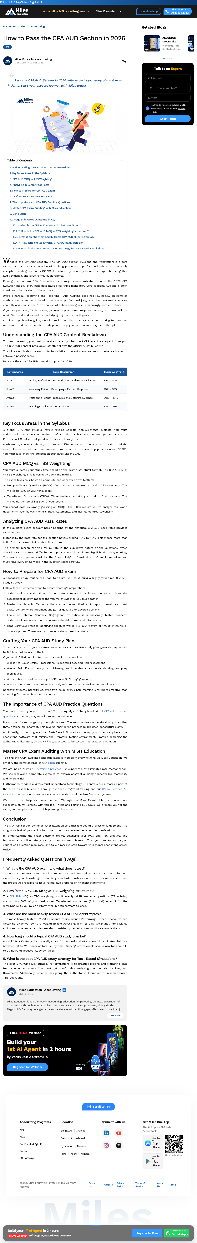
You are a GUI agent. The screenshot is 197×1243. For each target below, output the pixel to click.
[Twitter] (119, 1145)
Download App (149, 11)
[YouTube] (119, 1133)
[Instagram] (106, 1145)
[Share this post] (124, 60)
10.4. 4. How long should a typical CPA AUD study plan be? (48, 242)
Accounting (38, 26)
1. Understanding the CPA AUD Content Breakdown (40, 167)
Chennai (80, 1130)
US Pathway (27, 1157)
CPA (22, 1130)
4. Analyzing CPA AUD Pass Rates (29, 184)
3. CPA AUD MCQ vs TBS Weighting (31, 179)
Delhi (63, 1138)
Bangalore (66, 1130)
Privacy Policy (120, 1185)
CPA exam (48, 762)
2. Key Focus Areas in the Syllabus (30, 173)
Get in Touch (167, 118)
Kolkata (84, 1153)
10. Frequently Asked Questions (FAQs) (32, 219)
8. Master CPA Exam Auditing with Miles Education (40, 207)
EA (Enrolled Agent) (31, 1144)
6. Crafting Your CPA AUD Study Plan (31, 196)
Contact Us (93, 1185)
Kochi (73, 1153)
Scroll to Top (101, 1106)
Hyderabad (67, 1146)
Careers (108, 1184)
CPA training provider (47, 768)
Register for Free (147, 1233)
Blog (23, 26)
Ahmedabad (77, 1138)
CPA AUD (15, 896)
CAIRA (23, 1151)
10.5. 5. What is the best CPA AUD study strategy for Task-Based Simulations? (59, 248)
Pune (63, 1153)
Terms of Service (140, 1185)
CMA (22, 1137)
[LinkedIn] (106, 1133)
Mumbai (81, 1146)
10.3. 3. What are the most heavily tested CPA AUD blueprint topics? (53, 236)
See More (115, 1015)
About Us (160, 1185)
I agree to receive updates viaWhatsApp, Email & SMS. (168, 108)
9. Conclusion (18, 213)
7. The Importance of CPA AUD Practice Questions (40, 202)
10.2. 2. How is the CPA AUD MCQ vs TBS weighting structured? (50, 231)
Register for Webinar (27, 1067)
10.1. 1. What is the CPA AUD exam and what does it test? (47, 225)
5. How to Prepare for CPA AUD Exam (32, 190)
